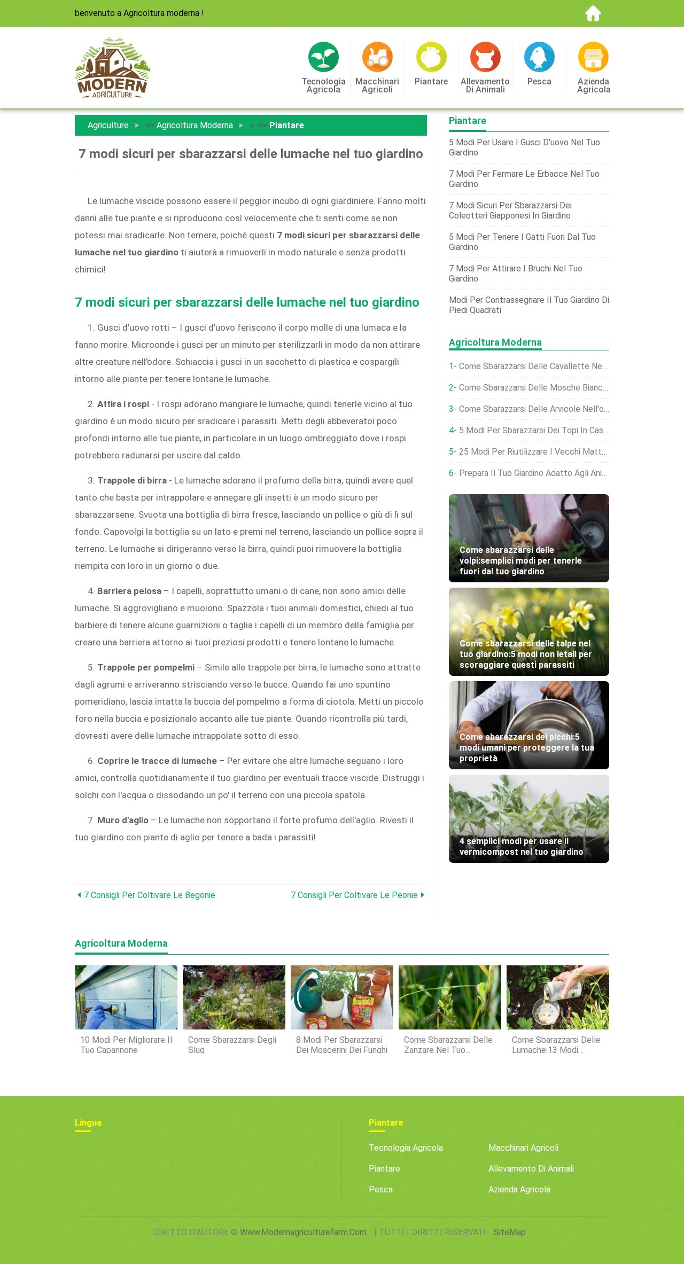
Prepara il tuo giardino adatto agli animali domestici (534, 473)
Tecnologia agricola (406, 1148)
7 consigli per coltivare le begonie (149, 895)
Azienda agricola (519, 1189)
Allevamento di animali (531, 1169)
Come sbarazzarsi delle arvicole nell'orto (534, 409)
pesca (381, 1189)
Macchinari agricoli (523, 1148)
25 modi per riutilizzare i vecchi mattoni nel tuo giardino (534, 452)
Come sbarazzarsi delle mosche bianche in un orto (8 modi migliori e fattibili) (534, 388)
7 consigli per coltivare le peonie (354, 895)
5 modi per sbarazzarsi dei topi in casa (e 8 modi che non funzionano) (534, 430)
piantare (286, 125)
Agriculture (108, 125)
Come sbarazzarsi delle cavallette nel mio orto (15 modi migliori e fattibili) (534, 366)
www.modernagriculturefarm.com (303, 1232)
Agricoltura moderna (195, 125)
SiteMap (510, 1232)
